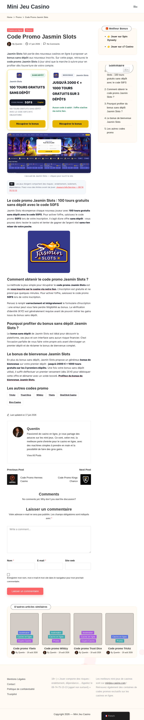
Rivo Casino (15, 402)
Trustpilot (12, 694)
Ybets (52, 395)
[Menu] (135, 7)
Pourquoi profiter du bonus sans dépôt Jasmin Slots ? (117, 107)
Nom (10, 560)
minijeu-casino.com (115, 683)
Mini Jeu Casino (28, 7)
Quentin (33, 429)
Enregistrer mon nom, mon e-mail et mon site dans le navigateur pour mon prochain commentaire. (45, 580)
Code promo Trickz (119, 648)
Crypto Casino (24, 641)
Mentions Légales (16, 679)
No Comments (53, 44)
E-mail (41, 560)
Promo (29, 30)
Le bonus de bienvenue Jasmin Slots (119, 120)
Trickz (12, 395)
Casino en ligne (15, 30)
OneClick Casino (68, 395)
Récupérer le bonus (27, 123)
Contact (11, 684)
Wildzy (39, 395)
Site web (70, 560)
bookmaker (24, 633)
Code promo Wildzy (56, 648)
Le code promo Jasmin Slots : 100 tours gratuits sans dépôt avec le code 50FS (119, 77)
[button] (34, 455)
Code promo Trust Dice (88, 648)
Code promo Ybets (24, 648)
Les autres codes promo (116, 130)
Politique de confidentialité (20, 689)
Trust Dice (26, 395)
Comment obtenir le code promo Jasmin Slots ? (117, 93)
